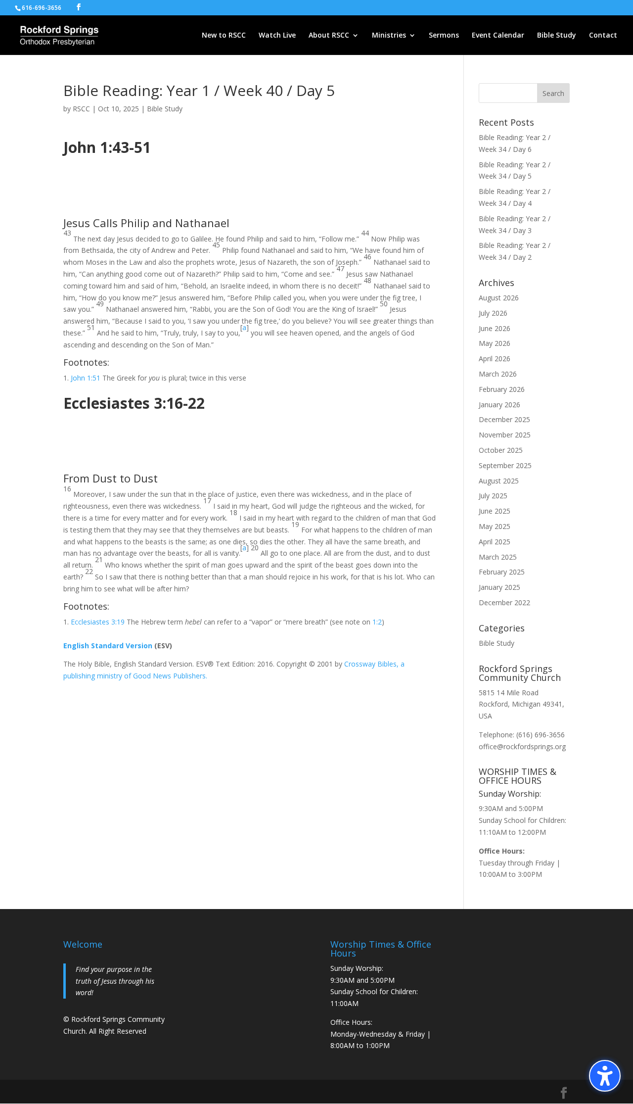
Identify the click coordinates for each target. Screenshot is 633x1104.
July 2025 (493, 495)
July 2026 (493, 313)
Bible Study (556, 36)
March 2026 (498, 374)
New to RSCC (224, 36)
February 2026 (502, 389)
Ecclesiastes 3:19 (98, 621)
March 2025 (498, 557)
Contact (603, 36)
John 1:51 (85, 378)
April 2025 (494, 541)
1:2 (377, 621)
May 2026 (494, 343)
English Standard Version (107, 645)
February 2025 (502, 571)
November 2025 (505, 434)
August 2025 (499, 480)
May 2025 (494, 526)
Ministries (389, 36)
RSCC (81, 108)
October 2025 (501, 450)
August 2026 (499, 297)
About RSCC (329, 36)
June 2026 (494, 328)
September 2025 (505, 465)
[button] (605, 1076)
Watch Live (277, 36)
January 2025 (499, 587)
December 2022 (504, 602)
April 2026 (494, 358)
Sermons (444, 36)
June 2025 (494, 511)
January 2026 (499, 404)
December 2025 (504, 419)
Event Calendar (498, 36)
